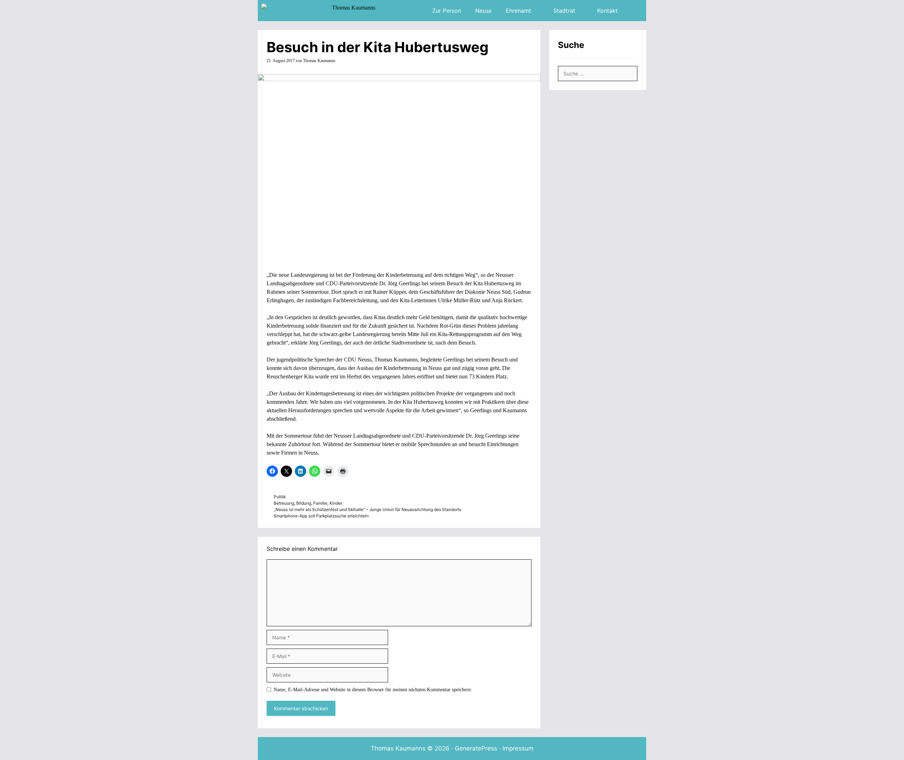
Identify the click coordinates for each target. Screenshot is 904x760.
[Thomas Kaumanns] (320, 10)
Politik (280, 496)
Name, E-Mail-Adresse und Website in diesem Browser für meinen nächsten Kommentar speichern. (373, 689)
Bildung (303, 503)
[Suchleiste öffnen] (635, 10)
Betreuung (284, 503)
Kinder (335, 503)
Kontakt (607, 10)
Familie (320, 503)
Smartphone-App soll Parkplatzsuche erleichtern (321, 515)
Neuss (483, 10)
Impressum (518, 748)
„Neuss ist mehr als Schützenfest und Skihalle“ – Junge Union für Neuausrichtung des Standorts (367, 509)
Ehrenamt (518, 10)
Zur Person (446, 10)
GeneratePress (476, 748)
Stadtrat (564, 10)
